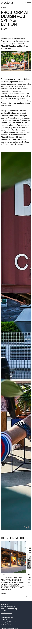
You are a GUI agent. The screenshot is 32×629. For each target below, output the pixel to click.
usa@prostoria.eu (6, 624)
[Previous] (27, 596)
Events (3, 30)
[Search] (21, 2)
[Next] (29, 596)
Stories (4, 7)
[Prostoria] (7, 2)
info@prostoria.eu (6, 613)
